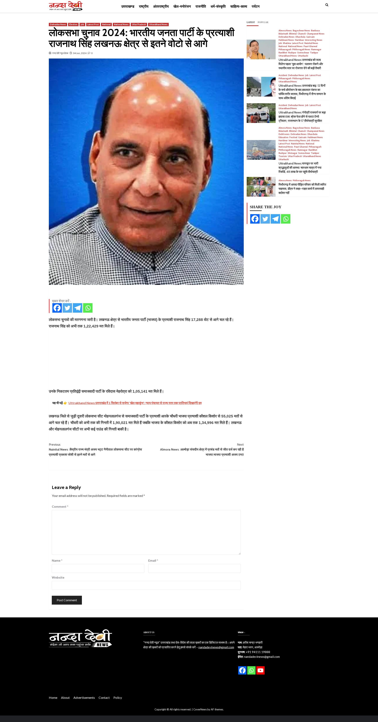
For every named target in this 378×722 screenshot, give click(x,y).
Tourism (283, 156)
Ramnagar (316, 49)
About (65, 697)
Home (53, 697)
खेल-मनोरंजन (182, 6)
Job (82, 24)
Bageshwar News (301, 31)
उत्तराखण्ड (127, 6)
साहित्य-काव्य (238, 6)
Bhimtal (293, 34)
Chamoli (302, 34)
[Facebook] (57, 308)
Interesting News (313, 40)
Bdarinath (283, 34)
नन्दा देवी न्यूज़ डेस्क (60, 53)
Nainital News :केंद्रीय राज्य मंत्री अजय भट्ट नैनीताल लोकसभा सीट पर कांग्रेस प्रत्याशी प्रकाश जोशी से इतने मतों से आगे (95, 449)
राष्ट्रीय (143, 6)
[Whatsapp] (88, 308)
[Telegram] (77, 308)
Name (57, 560)
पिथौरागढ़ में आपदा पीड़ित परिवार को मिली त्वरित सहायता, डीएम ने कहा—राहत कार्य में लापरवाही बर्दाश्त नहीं (302, 189)
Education (283, 137)
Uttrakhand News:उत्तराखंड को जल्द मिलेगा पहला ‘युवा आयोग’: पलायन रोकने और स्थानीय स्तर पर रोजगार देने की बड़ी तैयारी (301, 64)
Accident (283, 75)
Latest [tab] (251, 22)
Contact (104, 697)
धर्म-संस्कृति (218, 6)
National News (121, 24)
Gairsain (310, 37)
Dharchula (300, 37)
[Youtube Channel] (260, 670)
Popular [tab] (263, 22)
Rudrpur (292, 53)
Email (153, 560)
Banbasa (315, 31)
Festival (293, 137)
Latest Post (93, 24)
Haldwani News (286, 40)
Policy (117, 697)
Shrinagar (292, 153)
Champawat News (315, 34)
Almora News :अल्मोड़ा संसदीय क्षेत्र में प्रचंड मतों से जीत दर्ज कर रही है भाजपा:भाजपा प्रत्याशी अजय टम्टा (202, 449)
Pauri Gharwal (310, 46)
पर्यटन (255, 6)
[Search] (326, 5)
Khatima (287, 43)
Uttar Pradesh (139, 24)
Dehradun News (58, 24)
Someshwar (303, 53)
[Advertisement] (146, 358)
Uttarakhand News (158, 24)
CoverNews (200, 709)
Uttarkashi (303, 56)
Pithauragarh (285, 49)
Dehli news (284, 134)
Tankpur (314, 53)
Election (73, 24)
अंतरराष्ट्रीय (161, 6)
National (106, 24)
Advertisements (84, 697)
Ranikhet (283, 53)
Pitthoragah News (301, 49)
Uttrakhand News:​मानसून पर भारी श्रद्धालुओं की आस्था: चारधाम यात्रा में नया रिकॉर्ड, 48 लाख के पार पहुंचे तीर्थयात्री (300, 168)
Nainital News (311, 43)
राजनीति (200, 6)
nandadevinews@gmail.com (216, 647)
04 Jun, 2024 (79, 53)
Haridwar (299, 40)
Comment (60, 506)
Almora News (285, 31)
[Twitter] (67, 308)
